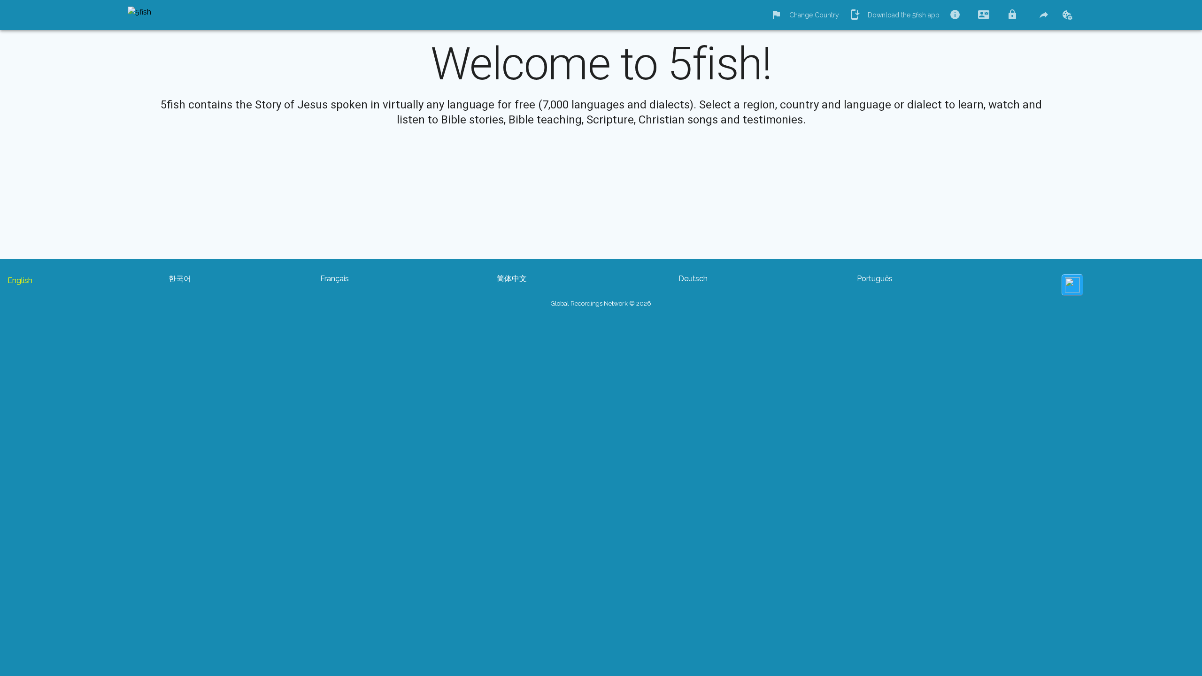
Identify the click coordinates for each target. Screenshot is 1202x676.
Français (334, 278)
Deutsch (693, 278)
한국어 (180, 278)
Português (875, 278)
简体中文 (512, 278)
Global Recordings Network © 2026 (601, 303)
